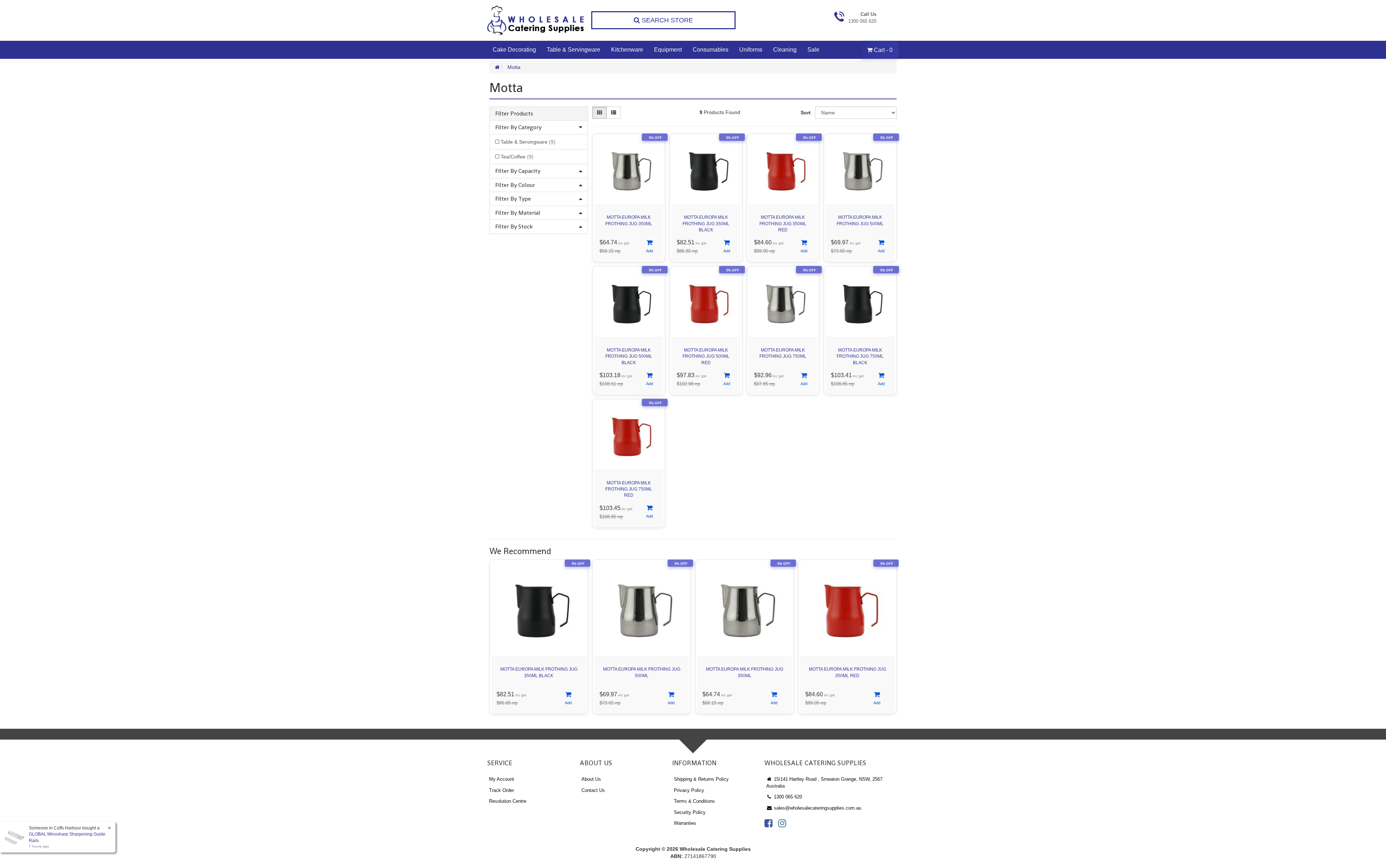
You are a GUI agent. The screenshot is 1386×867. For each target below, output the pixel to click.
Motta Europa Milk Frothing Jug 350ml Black (706, 223)
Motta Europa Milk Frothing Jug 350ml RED (782, 223)
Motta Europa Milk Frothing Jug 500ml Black (628, 356)
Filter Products (514, 113)
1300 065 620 (787, 797)
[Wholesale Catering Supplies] (536, 20)
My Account (501, 779)
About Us (591, 779)
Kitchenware (627, 50)
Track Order (501, 790)
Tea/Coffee (517, 157)
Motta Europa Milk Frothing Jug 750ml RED (628, 489)
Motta (513, 67)
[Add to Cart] (649, 247)
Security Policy (690, 812)
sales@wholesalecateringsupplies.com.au (816, 808)
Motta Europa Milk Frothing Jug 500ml (860, 220)
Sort (806, 113)
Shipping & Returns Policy (701, 779)
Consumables (710, 50)
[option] (538, 638)
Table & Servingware (573, 50)
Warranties (685, 823)
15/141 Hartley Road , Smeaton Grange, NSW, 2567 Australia (824, 782)
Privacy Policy (689, 790)
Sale (813, 50)
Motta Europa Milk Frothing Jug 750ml (782, 353)
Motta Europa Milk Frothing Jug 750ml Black (860, 356)
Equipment (668, 50)
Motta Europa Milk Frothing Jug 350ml (628, 220)
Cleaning (785, 50)
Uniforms (750, 50)
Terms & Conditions (694, 801)
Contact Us (593, 790)
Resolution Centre (507, 801)
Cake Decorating (514, 50)
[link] (768, 823)
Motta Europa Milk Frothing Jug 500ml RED (706, 356)
